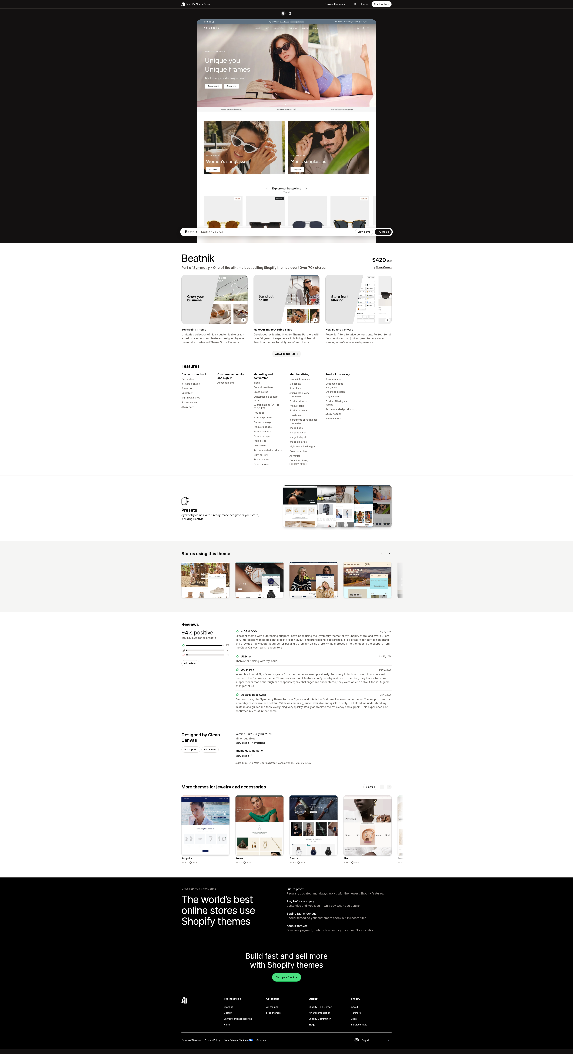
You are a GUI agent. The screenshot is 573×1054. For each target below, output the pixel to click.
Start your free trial (286, 977)
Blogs (312, 1024)
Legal (354, 1018)
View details (242, 742)
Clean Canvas (384, 267)
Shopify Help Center (320, 1006)
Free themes (273, 1012)
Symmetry (201, 268)
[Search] (355, 4)
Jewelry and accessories (238, 1018)
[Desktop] (283, 13)
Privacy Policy (212, 1040)
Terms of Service (191, 1040)
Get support (191, 749)
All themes (210, 749)
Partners (356, 1012)
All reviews (190, 663)
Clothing (228, 1006)
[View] (205, 580)
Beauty (228, 1012)
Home (227, 1024)
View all (370, 786)
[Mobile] (289, 13)
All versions (258, 742)
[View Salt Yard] (337, 506)
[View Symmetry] (356, 506)
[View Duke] (319, 506)
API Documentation (319, 1012)
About (354, 1006)
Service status (359, 1024)
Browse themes (334, 4)
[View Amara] (300, 506)
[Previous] (382, 553)
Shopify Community (320, 1018)
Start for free (381, 4)
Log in (364, 4)
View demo (364, 231)
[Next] (389, 553)
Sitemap (261, 1040)
